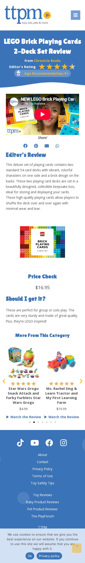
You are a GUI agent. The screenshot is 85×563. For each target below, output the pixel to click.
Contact (42, 462)
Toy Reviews (42, 495)
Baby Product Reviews (42, 502)
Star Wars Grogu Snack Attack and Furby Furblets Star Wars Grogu (23, 395)
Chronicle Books (47, 60)
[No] (76, 548)
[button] (25, 145)
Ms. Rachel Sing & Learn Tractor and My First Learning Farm (61, 395)
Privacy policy (49, 556)
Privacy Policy (42, 469)
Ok (30, 556)
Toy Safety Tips (42, 483)
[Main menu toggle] (76, 15)
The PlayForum (42, 516)
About (42, 454)
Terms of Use (42, 476)
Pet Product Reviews (42, 509)
